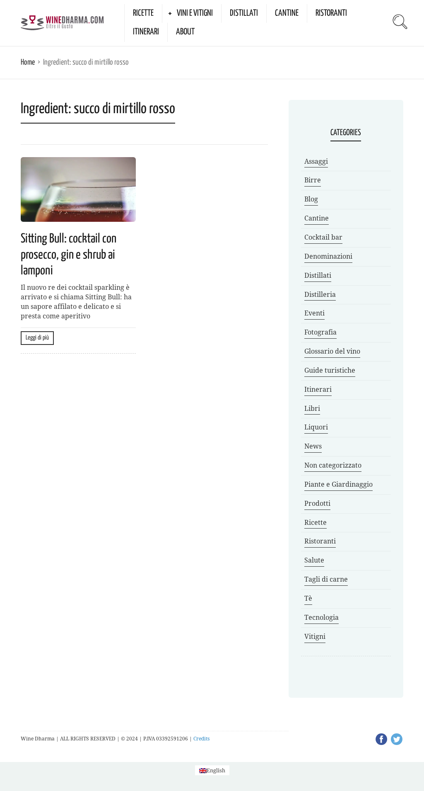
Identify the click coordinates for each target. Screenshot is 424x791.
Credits (201, 739)
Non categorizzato (332, 465)
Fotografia (320, 332)
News (313, 446)
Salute (314, 560)
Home (28, 62)
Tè (308, 598)
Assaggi (316, 161)
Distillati (244, 13)
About (185, 32)
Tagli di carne (326, 579)
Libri (312, 408)
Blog (311, 199)
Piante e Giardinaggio (338, 484)
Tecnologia (321, 617)
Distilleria (320, 294)
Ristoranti (331, 13)
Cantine (287, 13)
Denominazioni (328, 256)
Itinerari (146, 32)
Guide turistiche (329, 370)
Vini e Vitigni (195, 13)
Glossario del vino (332, 351)
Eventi (314, 313)
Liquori (316, 427)
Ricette (143, 13)
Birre (312, 180)
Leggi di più (37, 338)
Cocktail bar (323, 237)
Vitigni (314, 637)
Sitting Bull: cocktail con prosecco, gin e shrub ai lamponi (68, 255)
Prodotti (317, 503)
